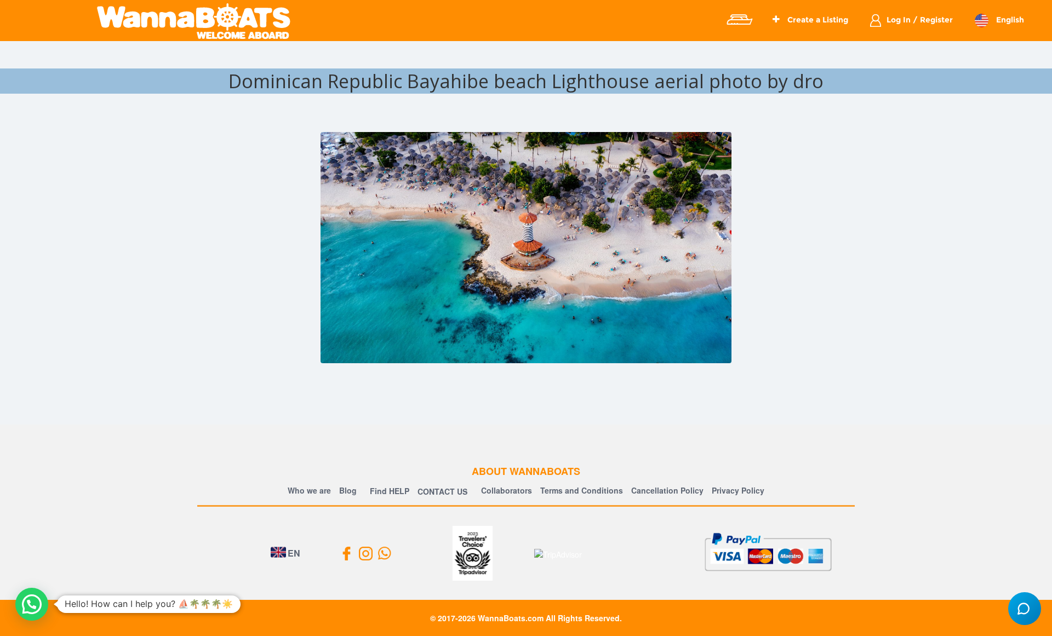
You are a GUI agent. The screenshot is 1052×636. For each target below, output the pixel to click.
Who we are (309, 490)
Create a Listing (816, 20)
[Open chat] (1024, 608)
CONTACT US (442, 491)
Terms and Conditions (581, 490)
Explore (739, 19)
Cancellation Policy (667, 490)
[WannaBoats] (194, 20)
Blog (348, 490)
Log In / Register (920, 20)
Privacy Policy (738, 490)
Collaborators (506, 490)
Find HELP (388, 490)
